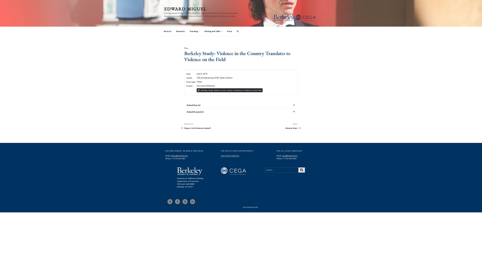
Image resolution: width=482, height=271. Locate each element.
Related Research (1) (195, 112)
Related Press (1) (193, 105)
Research (180, 31)
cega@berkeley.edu (289, 156)
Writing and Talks (212, 31)
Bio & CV (167, 31)
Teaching (194, 31)
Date (188, 74)
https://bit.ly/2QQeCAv (230, 156)
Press (229, 31)
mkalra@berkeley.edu (179, 156)
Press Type (190, 82)
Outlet (189, 78)
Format (189, 86)
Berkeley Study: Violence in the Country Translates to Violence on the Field (231, 90)
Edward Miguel (185, 9)
